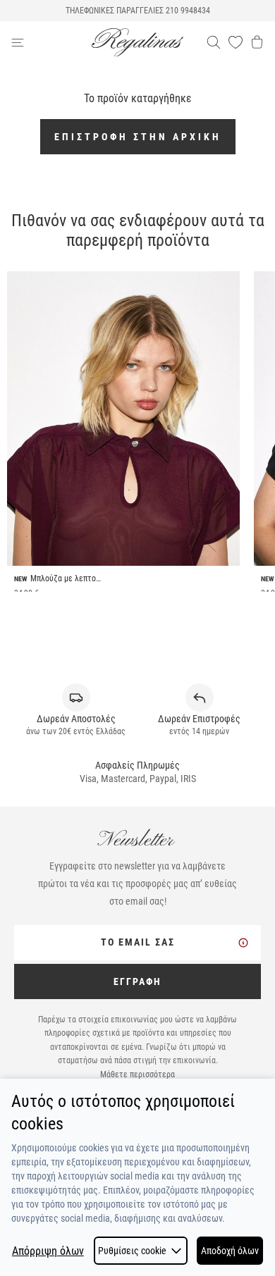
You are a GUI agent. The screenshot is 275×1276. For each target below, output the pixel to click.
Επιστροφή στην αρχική (137, 136)
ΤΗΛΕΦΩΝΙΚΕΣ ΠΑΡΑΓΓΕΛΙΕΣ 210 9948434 (138, 11)
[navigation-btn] (51, 42)
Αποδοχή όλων (230, 1250)
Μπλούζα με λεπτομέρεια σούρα (65, 578)
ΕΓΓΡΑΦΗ (137, 981)
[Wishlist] (235, 42)
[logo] (137, 42)
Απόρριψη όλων (48, 1251)
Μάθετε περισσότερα (137, 1074)
